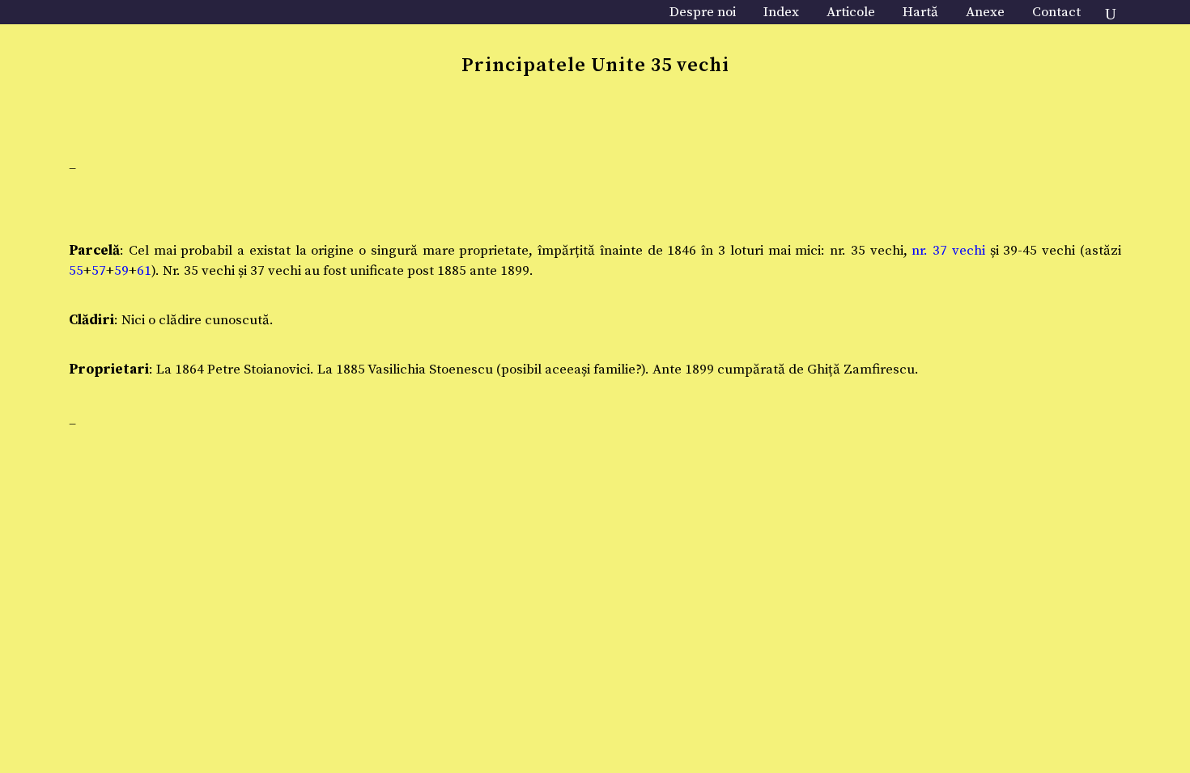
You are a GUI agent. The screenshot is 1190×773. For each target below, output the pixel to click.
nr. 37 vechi (948, 251)
